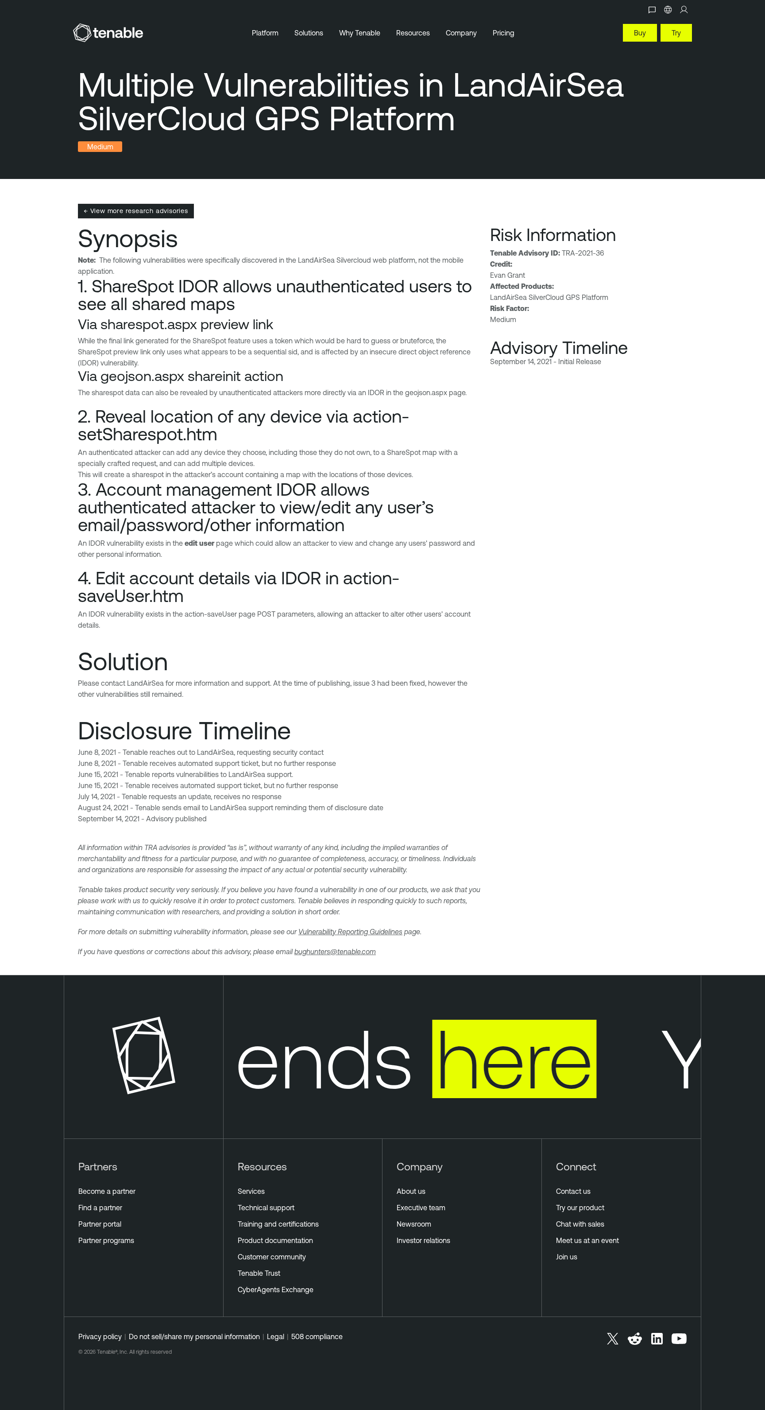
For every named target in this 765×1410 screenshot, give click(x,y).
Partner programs (106, 1240)
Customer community (272, 1257)
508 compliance (317, 1336)
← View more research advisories (136, 210)
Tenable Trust (259, 1273)
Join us (566, 1257)
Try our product (580, 1208)
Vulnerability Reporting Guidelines (350, 932)
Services (251, 1191)
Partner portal (99, 1224)
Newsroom (414, 1224)
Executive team (421, 1208)
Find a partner (100, 1208)
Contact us (573, 1191)
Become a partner (106, 1191)
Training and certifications (278, 1224)
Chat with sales (580, 1224)
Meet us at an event (587, 1240)
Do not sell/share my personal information (194, 1336)
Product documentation (275, 1240)
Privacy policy (100, 1336)
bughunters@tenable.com (335, 952)
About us (411, 1191)
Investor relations (423, 1240)
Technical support (266, 1208)
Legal (275, 1336)
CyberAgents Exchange (275, 1289)
